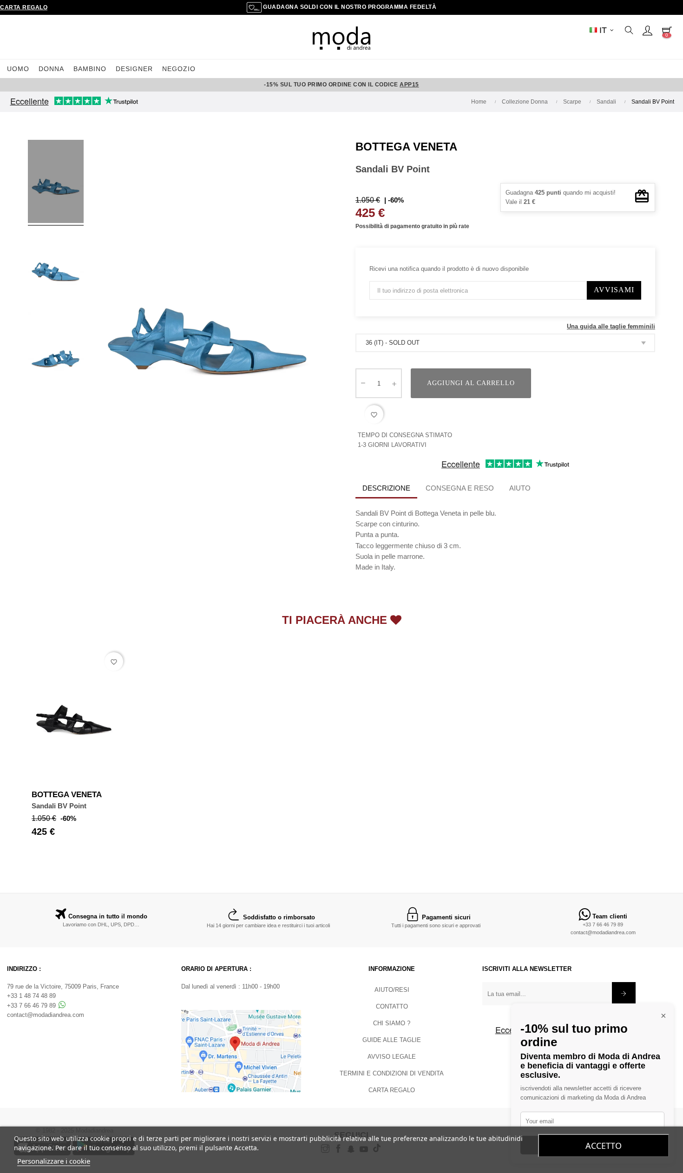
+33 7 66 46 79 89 (603, 924)
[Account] (647, 30)
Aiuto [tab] (520, 488)
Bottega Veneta (406, 146)
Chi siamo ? (391, 1023)
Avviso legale (392, 1056)
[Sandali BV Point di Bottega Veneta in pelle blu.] (56, 183)
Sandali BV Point (59, 806)
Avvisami (614, 290)
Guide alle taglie (391, 1039)
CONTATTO (392, 1006)
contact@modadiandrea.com (603, 932)
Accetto (603, 1145)
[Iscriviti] (624, 993)
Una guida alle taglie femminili (611, 326)
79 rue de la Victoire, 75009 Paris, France (63, 986)
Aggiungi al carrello (471, 383)
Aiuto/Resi (391, 989)
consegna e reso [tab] (460, 488)
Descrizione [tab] (386, 488)
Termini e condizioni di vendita (392, 1073)
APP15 (409, 84)
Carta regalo (23, 7)
